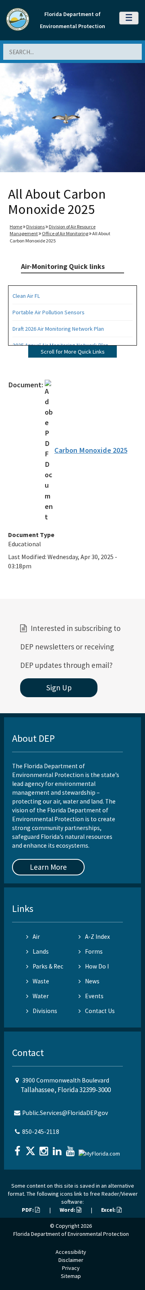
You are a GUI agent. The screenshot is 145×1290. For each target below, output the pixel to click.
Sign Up (59, 687)
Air (36, 936)
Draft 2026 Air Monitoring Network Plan (58, 328)
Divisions (35, 227)
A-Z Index (97, 936)
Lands (41, 951)
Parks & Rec (48, 966)
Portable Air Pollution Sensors (48, 312)
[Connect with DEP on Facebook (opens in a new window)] (18, 1148)
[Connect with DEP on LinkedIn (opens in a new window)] (58, 1148)
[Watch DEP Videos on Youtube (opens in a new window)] (71, 1148)
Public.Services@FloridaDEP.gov (65, 1113)
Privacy (71, 1268)
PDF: (28, 1209)
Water (41, 996)
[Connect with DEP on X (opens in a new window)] (31, 1148)
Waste (41, 981)
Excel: (109, 1209)
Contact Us (100, 1011)
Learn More (48, 867)
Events (94, 996)
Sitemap (71, 1276)
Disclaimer (70, 1260)
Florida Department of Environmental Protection (71, 1233)
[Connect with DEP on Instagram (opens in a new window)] (45, 1148)
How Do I (97, 966)
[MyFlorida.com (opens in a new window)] (100, 1150)
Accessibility (71, 1251)
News (92, 981)
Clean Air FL (26, 295)
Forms (94, 951)
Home (16, 227)
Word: (68, 1209)
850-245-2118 (40, 1131)
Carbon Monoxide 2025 (90, 450)
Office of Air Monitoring (65, 233)
